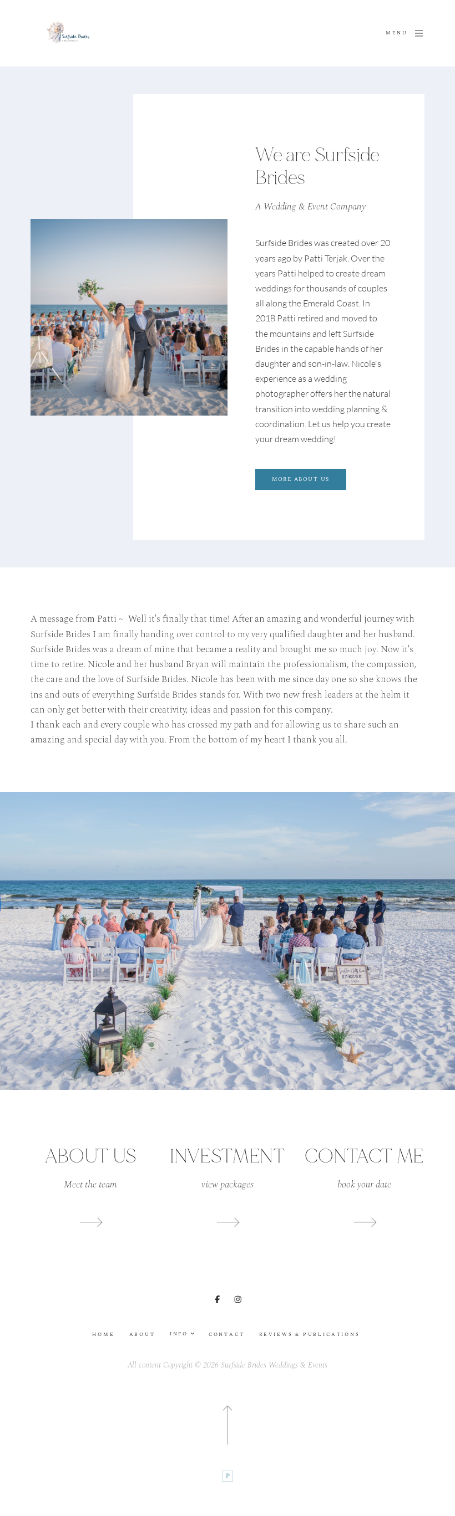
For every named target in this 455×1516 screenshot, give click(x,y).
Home (103, 1334)
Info (180, 1334)
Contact (227, 1334)
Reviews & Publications (309, 1334)
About (142, 1334)
